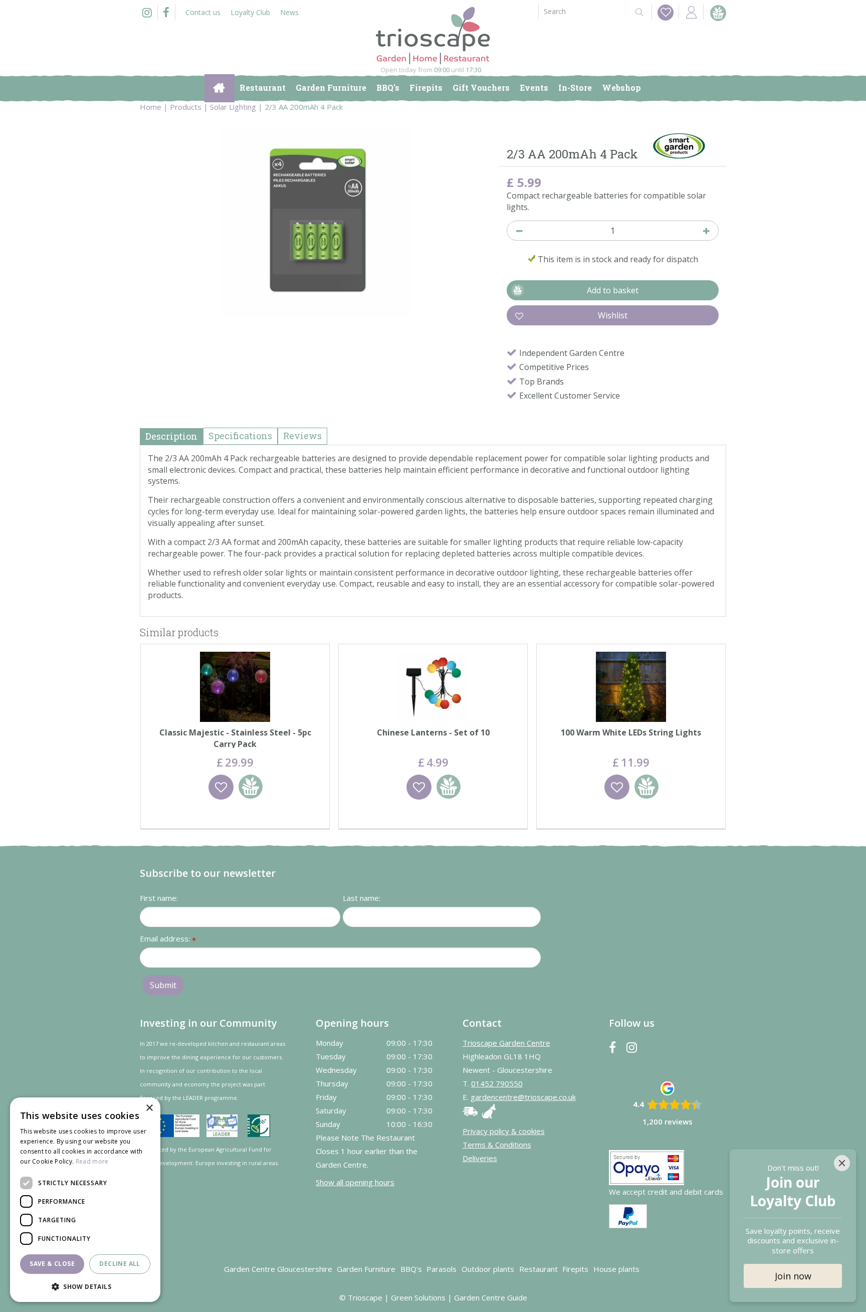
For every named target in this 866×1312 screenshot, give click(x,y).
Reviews (302, 436)
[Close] (842, 1163)
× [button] (149, 1108)
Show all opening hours (355, 1182)
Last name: (361, 898)
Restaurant (538, 1269)
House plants (616, 1269)
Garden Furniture (366, 1269)
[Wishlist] (666, 13)
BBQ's (411, 1269)
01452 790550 (497, 1083)
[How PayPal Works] (628, 1215)
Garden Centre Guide (490, 1297)
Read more (92, 1161)
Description (171, 436)
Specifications (240, 436)
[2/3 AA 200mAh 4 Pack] (316, 222)
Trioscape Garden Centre (506, 1043)
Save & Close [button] (52, 1263)
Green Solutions (418, 1297)
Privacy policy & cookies (504, 1131)
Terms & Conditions (497, 1145)
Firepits (575, 1269)
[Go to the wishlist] (663, 12)
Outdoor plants (488, 1269)
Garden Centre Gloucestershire (278, 1269)
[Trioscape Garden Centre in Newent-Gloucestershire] (433, 36)
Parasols (441, 1269)
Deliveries (480, 1158)
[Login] (691, 12)
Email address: (168, 939)
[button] (85, 1286)
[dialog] (85, 1199)
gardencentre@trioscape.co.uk (523, 1097)
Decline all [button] (119, 1263)
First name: (159, 898)
